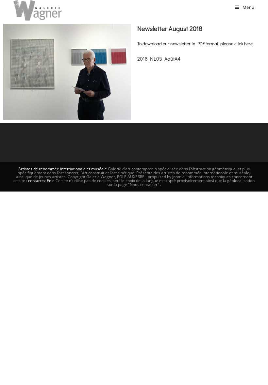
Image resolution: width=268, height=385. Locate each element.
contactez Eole (42, 180)
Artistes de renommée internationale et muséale (62, 169)
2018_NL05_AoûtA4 (158, 58)
